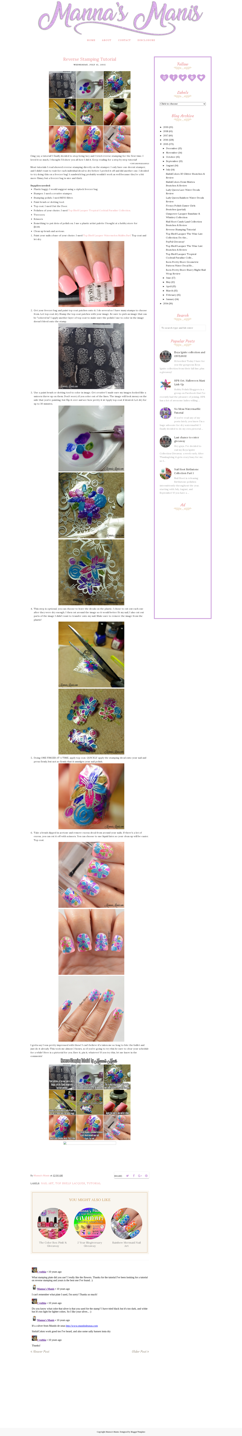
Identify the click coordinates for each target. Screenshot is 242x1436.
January (170, 299)
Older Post (139, 1352)
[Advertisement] (183, 563)
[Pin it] (146, 1175)
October (170, 156)
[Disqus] (89, 1307)
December (171, 148)
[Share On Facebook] (133, 1175)
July (168, 169)
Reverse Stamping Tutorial (181, 229)
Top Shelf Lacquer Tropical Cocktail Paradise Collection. (99, 210)
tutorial (94, 1183)
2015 (165, 144)
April (169, 286)
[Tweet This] (127, 1175)
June (168, 277)
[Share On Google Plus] (140, 1175)
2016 (165, 139)
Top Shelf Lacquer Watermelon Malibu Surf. (107, 235)
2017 (165, 135)
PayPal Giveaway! (175, 241)
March (169, 290)
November (172, 152)
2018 (165, 131)
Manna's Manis (112, 1432)
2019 (165, 127)
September (172, 161)
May (168, 282)
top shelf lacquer (70, 1183)
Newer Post (41, 1352)
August (170, 165)
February (171, 294)
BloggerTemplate (138, 1432)
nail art (47, 1183)
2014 (165, 303)
